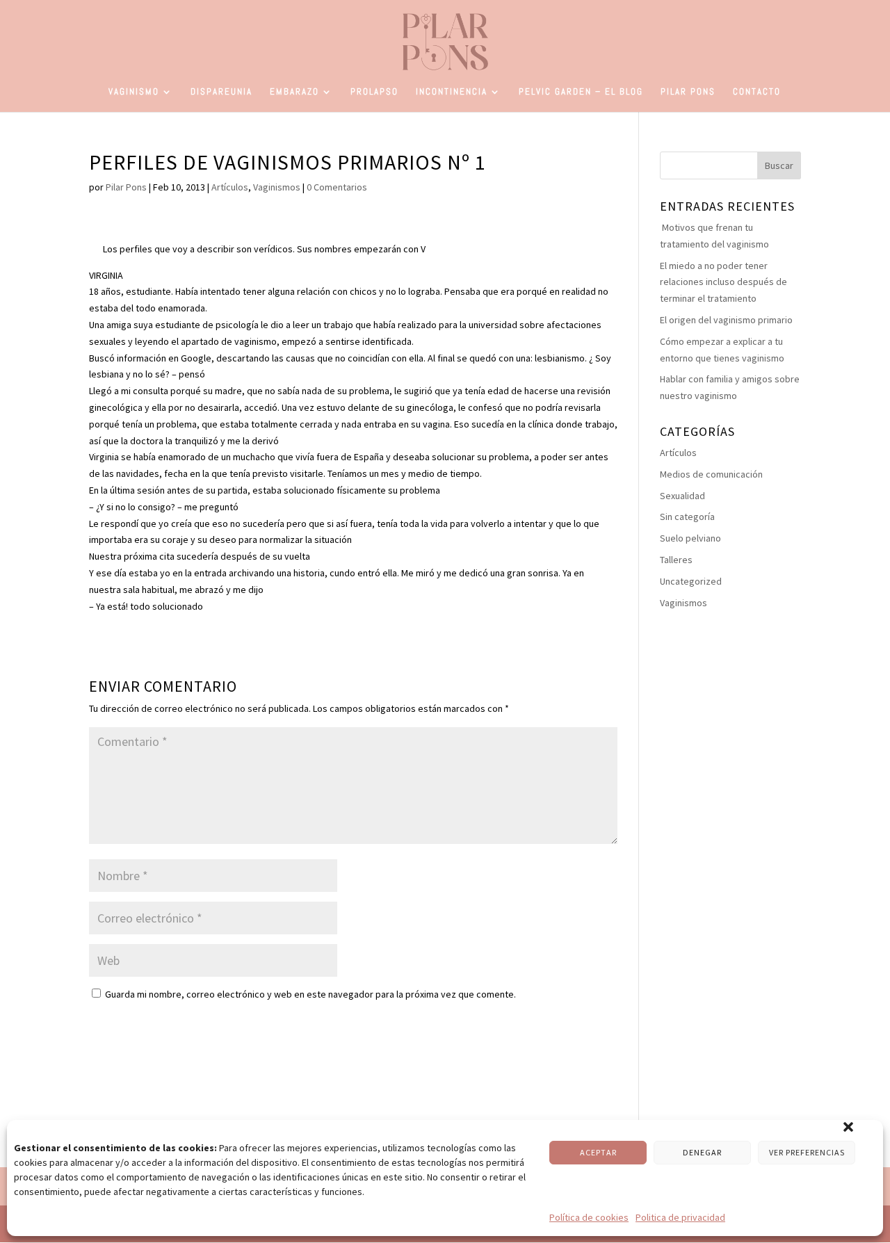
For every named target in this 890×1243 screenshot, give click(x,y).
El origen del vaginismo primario (726, 320)
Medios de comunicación (711, 474)
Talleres (676, 559)
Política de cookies (589, 1217)
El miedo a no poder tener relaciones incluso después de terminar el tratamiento (723, 282)
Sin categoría (687, 516)
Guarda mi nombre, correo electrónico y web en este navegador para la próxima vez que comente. (310, 994)
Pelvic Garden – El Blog (581, 92)
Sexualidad (682, 495)
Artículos (229, 187)
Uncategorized (691, 581)
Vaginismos (276, 187)
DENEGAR (702, 1152)
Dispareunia (221, 92)
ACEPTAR (598, 1152)
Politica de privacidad (680, 1217)
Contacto (757, 92)
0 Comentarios (337, 187)
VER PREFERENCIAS (807, 1152)
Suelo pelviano (690, 538)
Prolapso (374, 92)
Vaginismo (133, 92)
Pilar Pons (688, 92)
